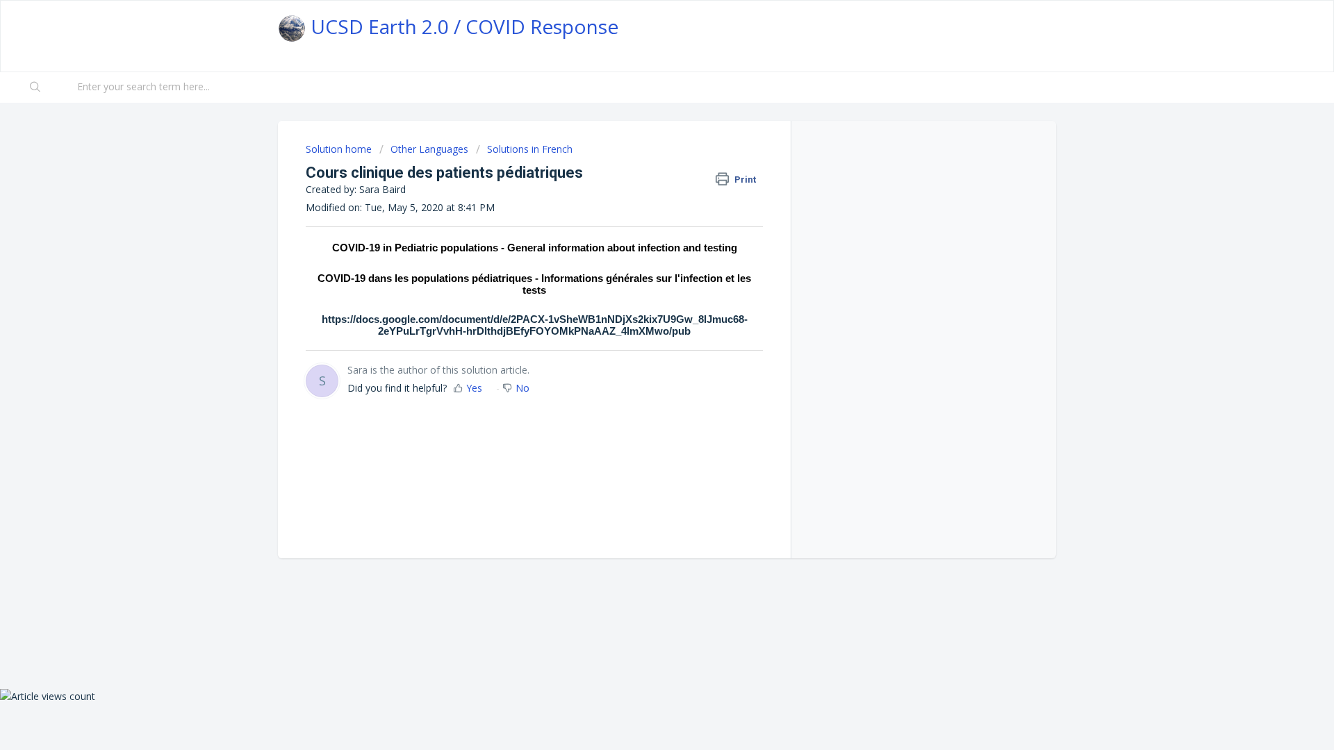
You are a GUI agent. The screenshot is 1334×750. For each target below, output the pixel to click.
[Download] (641, 192)
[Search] (35, 87)
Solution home (340, 149)
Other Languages (429, 149)
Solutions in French (530, 149)
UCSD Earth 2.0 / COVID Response (462, 26)
